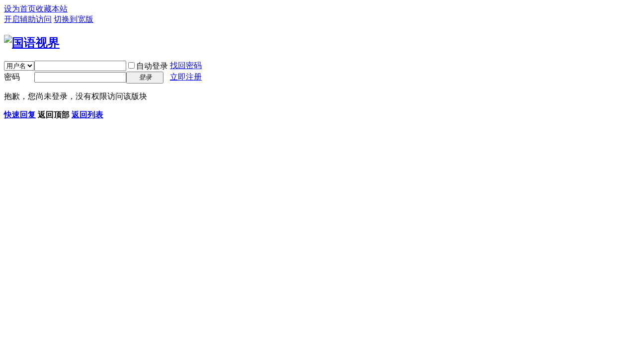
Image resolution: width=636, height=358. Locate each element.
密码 (12, 77)
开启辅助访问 (28, 19)
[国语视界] (32, 42)
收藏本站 (52, 8)
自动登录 (152, 66)
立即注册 (186, 77)
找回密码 (186, 65)
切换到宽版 (73, 19)
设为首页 (20, 8)
